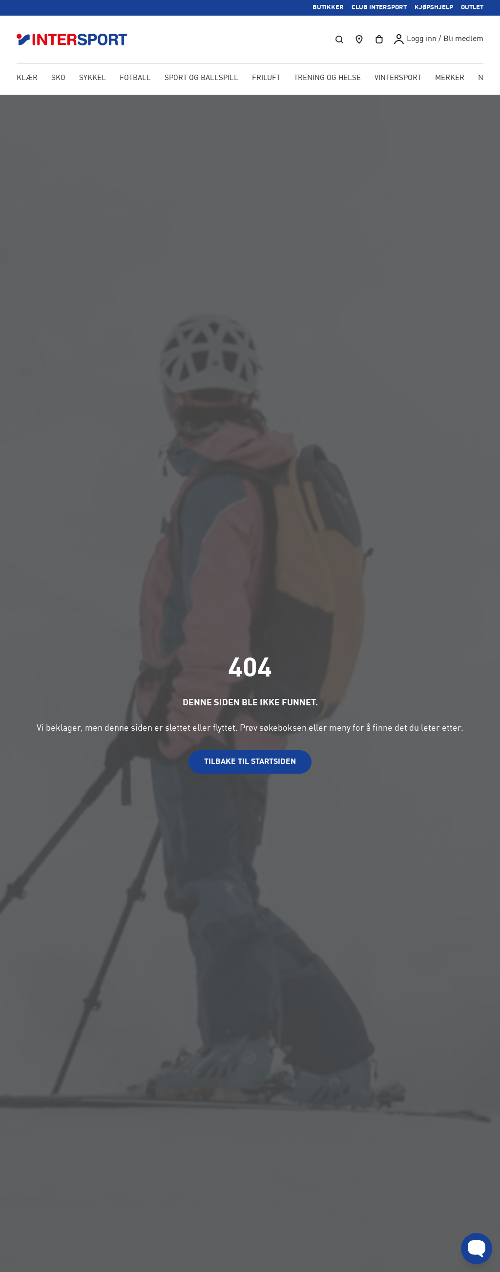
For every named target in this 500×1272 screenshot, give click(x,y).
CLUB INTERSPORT (379, 7)
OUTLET (472, 7)
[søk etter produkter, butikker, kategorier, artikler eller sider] (339, 39)
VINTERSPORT (398, 78)
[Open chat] (476, 1248)
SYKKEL (92, 78)
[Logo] (77, 39)
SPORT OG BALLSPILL (201, 78)
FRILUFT (266, 78)
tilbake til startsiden (250, 762)
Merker (449, 78)
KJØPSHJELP (434, 7)
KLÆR (27, 78)
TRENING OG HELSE (327, 78)
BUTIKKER (328, 7)
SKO (58, 78)
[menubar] (250, 79)
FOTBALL (135, 78)
